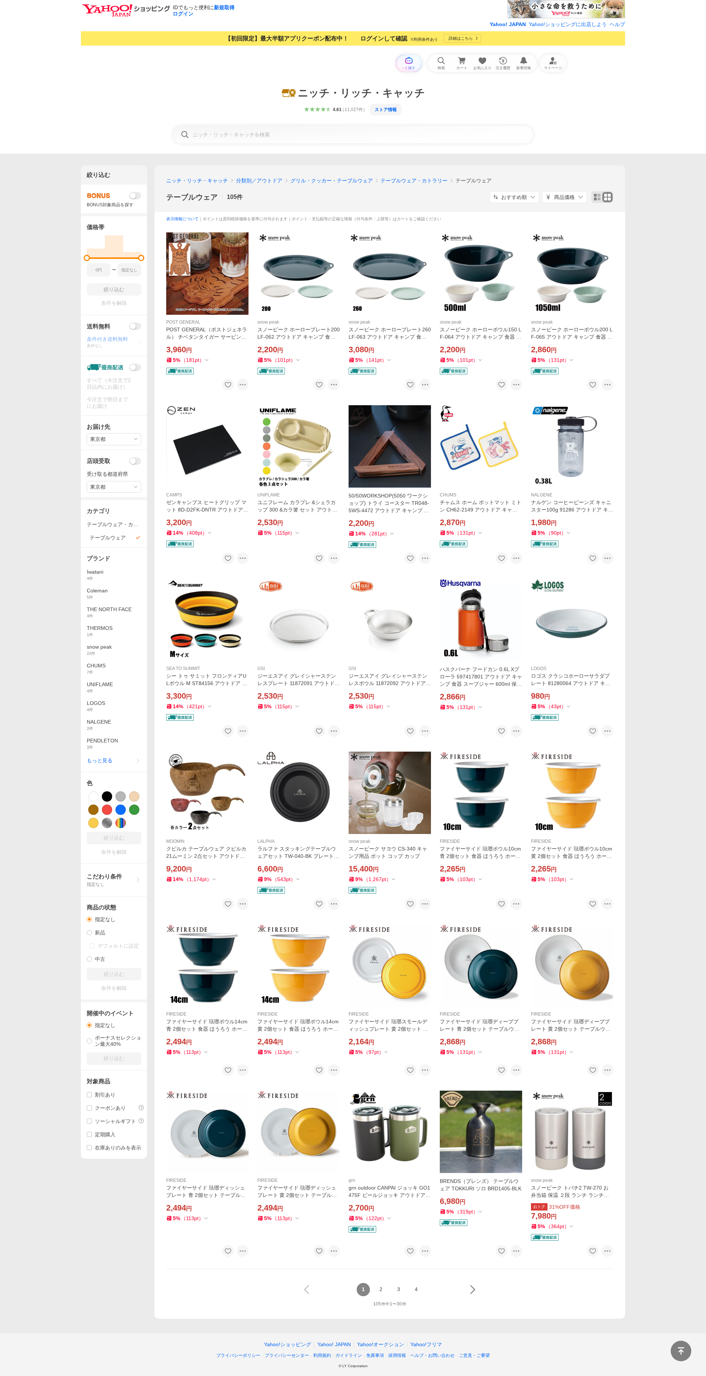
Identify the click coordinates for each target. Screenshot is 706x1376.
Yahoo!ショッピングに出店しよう (568, 24)
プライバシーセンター (287, 1355)
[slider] (87, 258)
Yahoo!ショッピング (287, 1344)
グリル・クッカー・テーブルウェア (331, 180)
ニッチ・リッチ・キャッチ (197, 180)
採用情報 (397, 1355)
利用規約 (322, 1355)
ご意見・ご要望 (474, 1355)
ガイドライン (348, 1355)
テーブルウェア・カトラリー (414, 180)
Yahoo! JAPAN (508, 24)
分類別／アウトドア (259, 180)
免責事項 (375, 1355)
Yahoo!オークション (380, 1344)
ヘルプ (617, 24)
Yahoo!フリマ (426, 1344)
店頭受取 (98, 461)
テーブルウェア (192, 197)
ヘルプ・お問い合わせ (432, 1355)
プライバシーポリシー (238, 1355)
